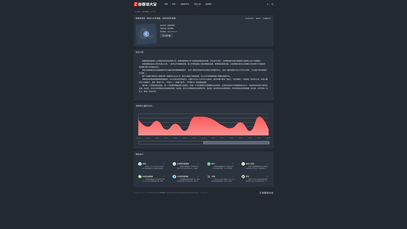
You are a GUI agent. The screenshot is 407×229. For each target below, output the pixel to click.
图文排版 (145, 12)
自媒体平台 (185, 4)
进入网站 (166, 35)
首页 (166, 4)
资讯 (173, 4)
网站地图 (162, 192)
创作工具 (197, 4)
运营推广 (209, 4)
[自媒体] (145, 4)
